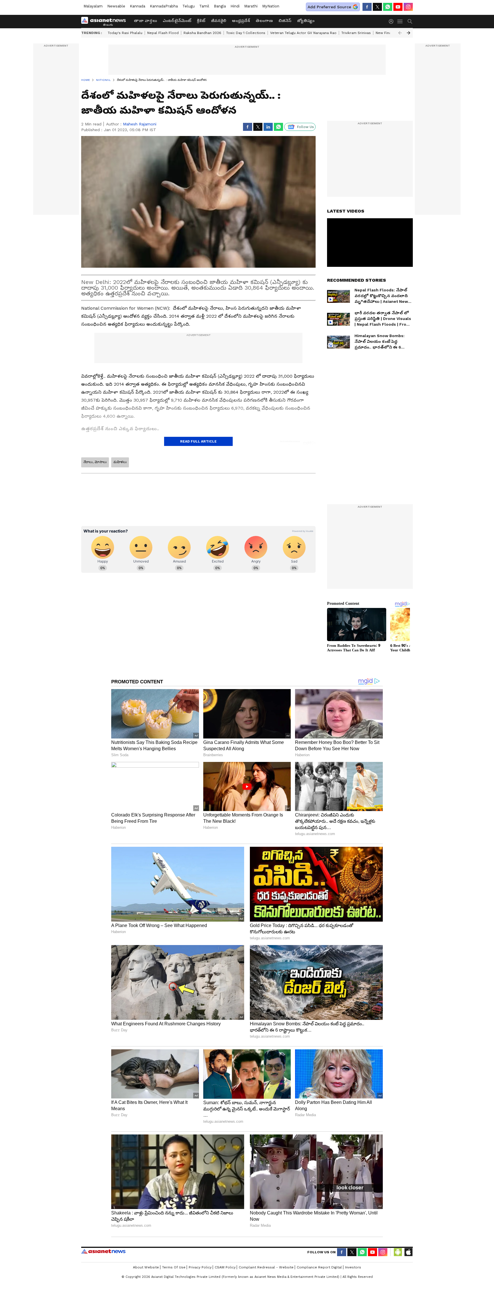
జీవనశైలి (218, 20)
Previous (400, 33)
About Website (146, 1267)
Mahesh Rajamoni (139, 124)
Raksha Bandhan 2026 (202, 33)
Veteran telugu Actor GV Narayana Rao (303, 33)
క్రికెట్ (201, 20)
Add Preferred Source (329, 7)
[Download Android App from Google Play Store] (398, 1252)
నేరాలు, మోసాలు (95, 462)
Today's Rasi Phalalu (125, 33)
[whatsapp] (387, 7)
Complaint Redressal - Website (266, 1267)
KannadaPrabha (164, 6)
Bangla (220, 6)
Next (408, 33)
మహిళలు (120, 462)
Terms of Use (174, 1267)
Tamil (204, 6)
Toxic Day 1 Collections (245, 33)
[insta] (408, 7)
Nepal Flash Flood (163, 33)
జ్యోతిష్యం (305, 20)
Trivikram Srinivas (356, 33)
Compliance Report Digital (319, 1267)
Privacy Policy (200, 1267)
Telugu (188, 6)
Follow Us (305, 127)
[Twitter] (377, 7)
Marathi (251, 6)
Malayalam (93, 6)
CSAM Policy (225, 1267)
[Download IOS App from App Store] (408, 1252)
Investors (353, 1267)
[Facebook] (367, 7)
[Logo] (105, 21)
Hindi (235, 6)
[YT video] (398, 7)
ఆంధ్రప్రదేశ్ (241, 20)
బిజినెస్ (284, 20)
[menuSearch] (410, 21)
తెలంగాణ (264, 20)
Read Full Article (198, 441)
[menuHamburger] (400, 21)
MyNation (270, 6)
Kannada (137, 6)
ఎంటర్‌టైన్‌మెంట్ (177, 20)
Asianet (103, 1251)
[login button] (392, 21)
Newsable (116, 6)
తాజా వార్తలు (145, 20)
